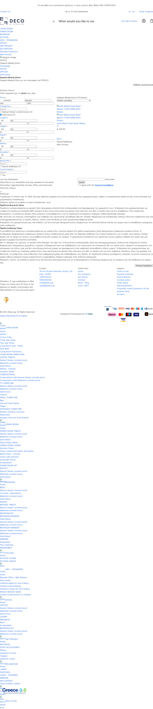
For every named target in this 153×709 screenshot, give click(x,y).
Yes (3, 175)
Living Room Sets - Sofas (11, 346)
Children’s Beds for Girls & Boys (14, 583)
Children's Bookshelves (10, 586)
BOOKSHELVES (7, 628)
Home (80, 271)
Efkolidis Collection (9, 51)
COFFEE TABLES (7, 357)
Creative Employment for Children (15, 594)
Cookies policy (123, 280)
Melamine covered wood (11, 363)
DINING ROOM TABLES (10, 431)
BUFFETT (4, 468)
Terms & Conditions (104, 185)
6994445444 (45, 280)
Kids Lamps (5, 580)
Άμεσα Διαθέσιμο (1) (11, 166)
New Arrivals (5, 54)
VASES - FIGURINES (9, 675)
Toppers (3, 656)
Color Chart (83, 285)
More (59, 139)
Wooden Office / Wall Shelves (13, 577)
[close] (1, 191)
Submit (81, 182)
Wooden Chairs (7, 448)
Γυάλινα (3, 394)
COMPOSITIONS (7, 374)
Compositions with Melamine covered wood (20, 380)
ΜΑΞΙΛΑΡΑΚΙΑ (6, 681)
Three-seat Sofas (8, 340)
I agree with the (96, 185)
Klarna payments (124, 285)
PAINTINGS (5, 672)
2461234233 (45, 277)
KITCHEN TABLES (8, 561)
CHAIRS (3, 616)
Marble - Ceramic (8, 369)
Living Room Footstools (10, 351)
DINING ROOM (6, 31)
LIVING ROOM (6, 28)
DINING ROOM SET (8, 465)
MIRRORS (4, 539)
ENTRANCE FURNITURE (11, 409)
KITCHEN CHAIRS (8, 558)
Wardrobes (5, 414)
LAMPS (3, 669)
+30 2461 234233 (129, 21)
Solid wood (5, 392)
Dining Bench (6, 462)
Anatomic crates (7, 659)
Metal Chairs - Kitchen (10, 454)
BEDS (2, 487)
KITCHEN (4, 37)
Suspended (5, 542)
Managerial (5, 619)
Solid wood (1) (8, 115)
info (89, 314)
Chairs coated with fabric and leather (17, 451)
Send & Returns (124, 277)
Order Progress (146, 11)
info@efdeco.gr (46, 283)
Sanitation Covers (8, 653)
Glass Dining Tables (9, 442)
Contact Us (5, 11)
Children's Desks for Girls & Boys (15, 589)
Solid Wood (5, 366)
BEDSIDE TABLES (8, 504)
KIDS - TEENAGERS (9, 40)
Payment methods (125, 274)
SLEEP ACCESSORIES (10, 647)
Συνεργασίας (6, 625)
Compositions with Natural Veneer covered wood (22, 377)
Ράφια (2, 406)
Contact (81, 280)
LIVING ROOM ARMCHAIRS (12, 354)
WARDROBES (6, 548)
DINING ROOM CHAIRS (10, 445)
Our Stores (83, 277)
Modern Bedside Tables (10, 592)
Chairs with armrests (9, 457)
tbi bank (120, 294)
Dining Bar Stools (8, 459)
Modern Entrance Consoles (12, 412)
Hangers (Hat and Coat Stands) (14, 417)
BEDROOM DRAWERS (9, 516)
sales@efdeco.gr (47, 285)
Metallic (3, 502)
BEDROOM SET (7, 513)
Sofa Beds (4, 348)
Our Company (84, 274)
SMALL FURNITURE (9, 397)
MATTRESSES (6, 46)
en (133, 11)
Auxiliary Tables (7, 371)
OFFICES (4, 71)
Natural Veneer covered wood (13, 360)
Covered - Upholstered (10, 493)
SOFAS (3, 334)
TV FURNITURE (7, 383)
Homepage (5, 66)
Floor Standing (6, 545)
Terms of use (123, 271)
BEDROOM (5, 34)
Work (2, 622)
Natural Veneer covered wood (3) (17, 112)
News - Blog (83, 283)
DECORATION (6, 48)
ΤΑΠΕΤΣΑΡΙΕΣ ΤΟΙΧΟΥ (10, 683)
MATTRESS (5, 644)
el (129, 11)
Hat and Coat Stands (9, 403)
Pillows (3, 650)
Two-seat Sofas (7, 343)
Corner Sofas (6, 337)
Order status (122, 283)
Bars (2, 400)
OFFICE (3, 43)
